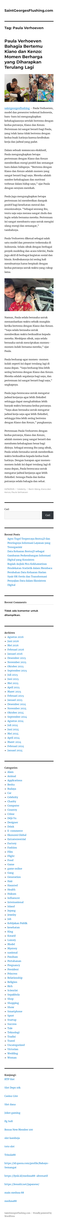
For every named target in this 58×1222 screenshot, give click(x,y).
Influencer (13, 897)
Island (11, 906)
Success (12, 1023)
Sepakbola (13, 994)
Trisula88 (10, 1154)
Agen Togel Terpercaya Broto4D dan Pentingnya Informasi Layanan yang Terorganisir (28, 543)
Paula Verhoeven (19, 492)
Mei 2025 (12, 683)
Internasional (15, 902)
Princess (12, 973)
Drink (10, 826)
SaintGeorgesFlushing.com (28, 10)
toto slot (9, 1146)
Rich (10, 986)
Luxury (11, 939)
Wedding (12, 1053)
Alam (10, 771)
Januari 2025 (14, 699)
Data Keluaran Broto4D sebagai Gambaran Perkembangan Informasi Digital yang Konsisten (29, 555)
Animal (11, 776)
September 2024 (17, 716)
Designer (12, 822)
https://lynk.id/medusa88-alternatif (26, 1175)
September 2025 (17, 670)
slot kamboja (12, 1137)
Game (10, 864)
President (13, 969)
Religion (12, 981)
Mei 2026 (13, 645)
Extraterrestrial (16, 839)
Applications (14, 780)
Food (10, 860)
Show (10, 1007)
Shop (10, 998)
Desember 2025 (16, 657)
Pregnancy (13, 965)
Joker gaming (12, 1112)
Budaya (11, 788)
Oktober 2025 (15, 666)
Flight (11, 855)
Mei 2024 (12, 733)
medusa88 (10, 1200)
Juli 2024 (12, 725)
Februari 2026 (15, 649)
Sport (10, 1015)
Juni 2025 (13, 678)
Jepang (11, 910)
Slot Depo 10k (12, 1087)
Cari (6, 509)
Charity (11, 801)
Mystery (12, 948)
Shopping (13, 1002)
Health (11, 889)
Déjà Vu (11, 818)
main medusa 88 (14, 1192)
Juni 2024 (13, 729)
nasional (12, 952)
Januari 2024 (14, 750)
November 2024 (16, 708)
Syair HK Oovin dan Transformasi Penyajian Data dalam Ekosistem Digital (27, 580)
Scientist (12, 990)
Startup (11, 1019)
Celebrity (21, 489)
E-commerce (15, 830)
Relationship (14, 977)
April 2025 (13, 687)
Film (10, 851)
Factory (11, 843)
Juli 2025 (12, 674)
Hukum (11, 893)
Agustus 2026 (15, 636)
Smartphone (14, 1011)
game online (14, 868)
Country (12, 809)
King (10, 931)
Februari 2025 (15, 695)
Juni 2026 (13, 641)
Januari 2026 (15, 653)
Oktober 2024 (15, 712)
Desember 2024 (16, 704)
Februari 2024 (15, 746)
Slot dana (10, 1104)
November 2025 (16, 662)
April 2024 (13, 737)
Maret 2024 (14, 741)
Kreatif (11, 935)
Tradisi (11, 1036)
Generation (14, 876)
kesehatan (13, 927)
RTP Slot (9, 1079)
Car (9, 792)
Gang (10, 872)
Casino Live (11, 1095)
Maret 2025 (14, 691)
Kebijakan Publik (17, 923)
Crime (10, 813)
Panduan (12, 956)
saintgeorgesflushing (17, 108)
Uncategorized (16, 1044)
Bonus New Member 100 (18, 1129)
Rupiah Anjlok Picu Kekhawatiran (27, 563)
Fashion (12, 847)
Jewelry (11, 914)
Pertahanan (14, 960)
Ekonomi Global (16, 834)
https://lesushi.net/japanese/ (21, 1184)
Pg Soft (8, 1121)
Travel (11, 1040)
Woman (12, 1057)
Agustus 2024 (15, 720)
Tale (9, 1028)
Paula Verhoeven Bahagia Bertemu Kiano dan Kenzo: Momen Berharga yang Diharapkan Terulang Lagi (23, 54)
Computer (13, 805)
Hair (9, 881)
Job (9, 918)
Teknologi (13, 1032)
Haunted (12, 885)
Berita (11, 784)
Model (11, 944)
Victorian (12, 1049)
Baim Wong (34, 489)
